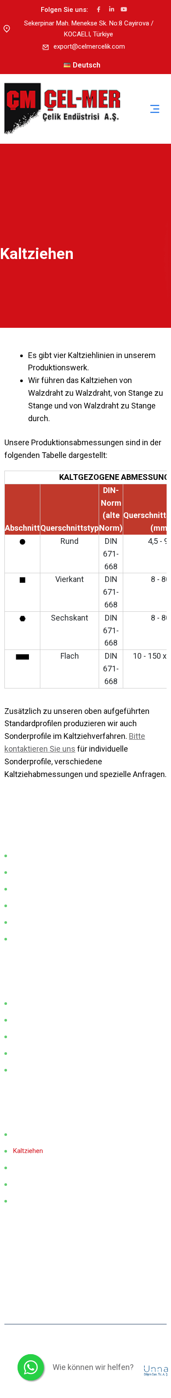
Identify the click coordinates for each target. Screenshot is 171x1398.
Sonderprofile (32, 1070)
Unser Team (30, 922)
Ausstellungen (33, 889)
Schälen (24, 1167)
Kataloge (26, 939)
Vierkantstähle (33, 1036)
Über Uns (26, 855)
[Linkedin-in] (111, 9)
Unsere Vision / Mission (47, 872)
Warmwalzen (31, 1134)
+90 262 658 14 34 (44, 1268)
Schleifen (26, 1184)
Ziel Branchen (33, 905)
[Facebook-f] (99, 9)
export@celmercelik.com (89, 46)
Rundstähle (29, 1020)
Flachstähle (29, 1003)
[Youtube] (124, 9)
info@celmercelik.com (50, 1287)
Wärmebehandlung (40, 1201)
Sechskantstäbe (36, 1053)
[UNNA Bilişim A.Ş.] (156, 1370)
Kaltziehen (28, 1151)
